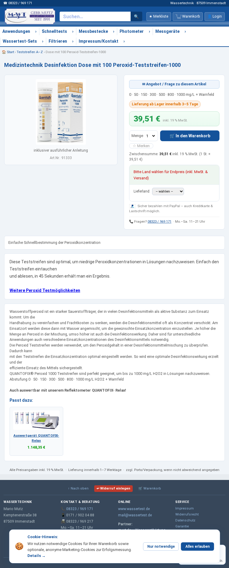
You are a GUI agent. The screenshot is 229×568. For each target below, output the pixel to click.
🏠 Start (8, 52)
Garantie (182, 526)
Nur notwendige (161, 546)
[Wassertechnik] (29, 16)
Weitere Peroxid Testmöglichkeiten (45, 290)
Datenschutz (185, 520)
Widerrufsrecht (187, 514)
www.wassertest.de (134, 509)
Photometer (132, 31)
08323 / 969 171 (159, 221)
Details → (36, 555)
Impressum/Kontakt (98, 41)
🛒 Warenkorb (149, 488)
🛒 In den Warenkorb (190, 135)
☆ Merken (141, 146)
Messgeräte (167, 31)
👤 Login (214, 16)
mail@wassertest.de (135, 515)
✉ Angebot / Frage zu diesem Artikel (174, 84)
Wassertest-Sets (20, 41)
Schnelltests (54, 31)
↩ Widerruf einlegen (113, 488)
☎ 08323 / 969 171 (17, 3)
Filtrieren (58, 41)
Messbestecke (93, 31)
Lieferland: (142, 191)
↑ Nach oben (78, 488)
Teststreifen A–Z (30, 52)
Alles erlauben (197, 546)
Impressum (184, 508)
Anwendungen (16, 31)
